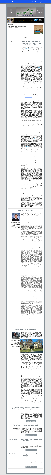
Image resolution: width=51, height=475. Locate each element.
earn (31, 59)
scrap (39, 67)
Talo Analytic (17, 342)
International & (17, 343)
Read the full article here (31, 421)
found (27, 48)
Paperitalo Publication (15, 344)
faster (27, 146)
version (31, 186)
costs (35, 138)
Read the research (28, 97)
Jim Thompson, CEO (15, 340)
